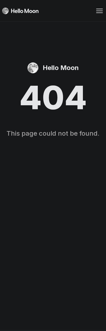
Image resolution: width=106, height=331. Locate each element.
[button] (99, 11)
